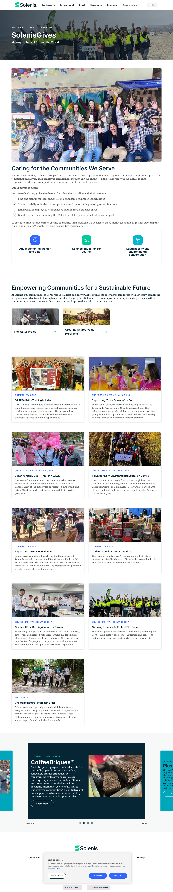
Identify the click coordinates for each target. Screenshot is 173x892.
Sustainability (17, 27)
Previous (30, 823)
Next (144, 823)
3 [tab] (88, 823)
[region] (87, 868)
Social (31, 27)
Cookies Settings (99, 887)
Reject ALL (98, 875)
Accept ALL (118, 875)
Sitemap (141, 857)
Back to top (71, 887)
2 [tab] (84, 823)
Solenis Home (34, 857)
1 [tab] (80, 823)
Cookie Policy (55, 868)
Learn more (42, 797)
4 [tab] (92, 823)
